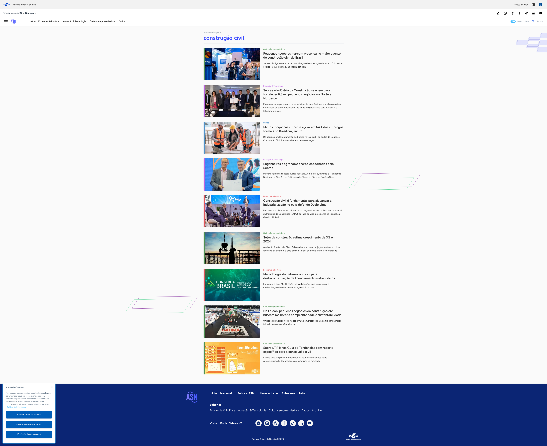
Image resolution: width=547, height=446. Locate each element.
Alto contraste (533, 4)
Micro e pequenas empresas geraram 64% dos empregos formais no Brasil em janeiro (303, 129)
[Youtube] (541, 13)
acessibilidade (521, 4)
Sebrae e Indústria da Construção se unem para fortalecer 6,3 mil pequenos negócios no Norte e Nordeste (297, 94)
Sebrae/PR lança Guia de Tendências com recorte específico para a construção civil (298, 350)
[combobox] (31, 13)
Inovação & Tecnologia (252, 410)
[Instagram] (505, 13)
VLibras (540, 4)
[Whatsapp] (498, 13)
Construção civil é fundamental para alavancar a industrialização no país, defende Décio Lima (297, 203)
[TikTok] (526, 13)
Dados (305, 410)
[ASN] (191, 397)
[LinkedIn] (533, 13)
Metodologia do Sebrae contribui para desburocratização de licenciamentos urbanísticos (299, 276)
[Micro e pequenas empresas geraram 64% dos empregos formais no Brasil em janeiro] (232, 138)
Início (32, 21)
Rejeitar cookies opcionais (29, 424)
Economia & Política (222, 410)
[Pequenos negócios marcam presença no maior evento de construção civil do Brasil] (232, 64)
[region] (29, 413)
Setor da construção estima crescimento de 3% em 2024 (299, 239)
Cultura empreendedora (284, 410)
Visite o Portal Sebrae (224, 423)
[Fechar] (52, 387)
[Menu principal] (5, 21)
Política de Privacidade (16, 407)
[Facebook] (519, 13)
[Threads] (512, 13)
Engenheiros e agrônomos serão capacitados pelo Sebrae (298, 166)
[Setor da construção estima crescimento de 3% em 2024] (232, 248)
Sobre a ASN (245, 393)
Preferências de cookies (28, 434)
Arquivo (317, 410)
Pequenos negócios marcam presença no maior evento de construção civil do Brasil (302, 55)
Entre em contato (293, 393)
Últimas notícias (268, 393)
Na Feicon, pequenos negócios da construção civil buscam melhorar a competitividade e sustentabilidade (302, 313)
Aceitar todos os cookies (29, 415)
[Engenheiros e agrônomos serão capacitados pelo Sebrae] (232, 174)
